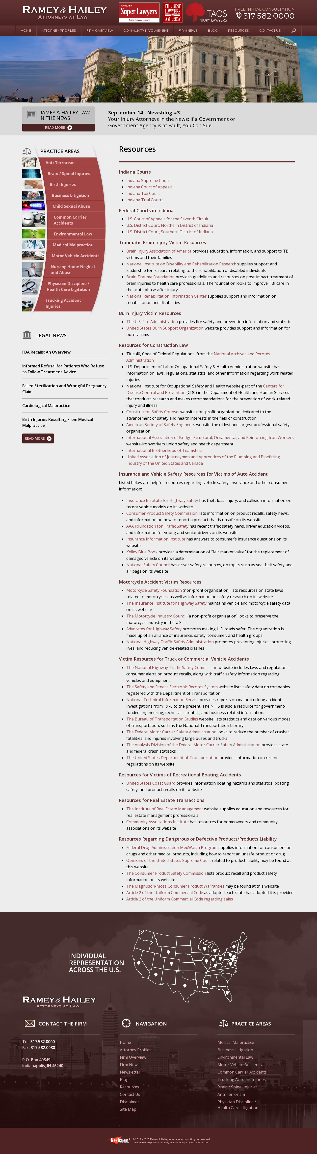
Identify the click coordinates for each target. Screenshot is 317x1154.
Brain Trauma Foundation (150, 277)
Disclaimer (129, 1101)
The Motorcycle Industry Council (156, 616)
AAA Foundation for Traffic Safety (157, 526)
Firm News (188, 30)
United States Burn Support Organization (165, 328)
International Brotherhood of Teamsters (164, 450)
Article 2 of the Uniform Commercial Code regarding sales (179, 899)
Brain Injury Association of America (158, 251)
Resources (238, 30)
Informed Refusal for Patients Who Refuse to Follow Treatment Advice (63, 369)
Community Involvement (145, 30)
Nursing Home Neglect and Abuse (65, 269)
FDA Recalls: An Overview (46, 352)
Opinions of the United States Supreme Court (168, 860)
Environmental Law (65, 233)
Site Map (128, 1109)
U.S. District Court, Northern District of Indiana (169, 225)
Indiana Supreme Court (148, 180)
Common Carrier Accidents (242, 1072)
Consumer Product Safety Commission (162, 513)
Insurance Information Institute (155, 539)
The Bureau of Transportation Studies (162, 719)
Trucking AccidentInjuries (65, 304)
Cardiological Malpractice (46, 405)
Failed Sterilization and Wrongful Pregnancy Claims (64, 388)
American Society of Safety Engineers (160, 424)
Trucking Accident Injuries (241, 1079)
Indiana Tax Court (143, 193)
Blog (213, 30)
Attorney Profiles (59, 30)
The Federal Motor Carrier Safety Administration (171, 732)
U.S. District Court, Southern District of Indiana (169, 231)
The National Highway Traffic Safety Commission (171, 667)
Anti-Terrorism (65, 162)
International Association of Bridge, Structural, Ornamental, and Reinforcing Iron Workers (210, 437)
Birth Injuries (65, 184)
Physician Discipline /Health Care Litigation (237, 1104)
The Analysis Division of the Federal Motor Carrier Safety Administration (193, 744)
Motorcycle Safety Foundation (154, 590)
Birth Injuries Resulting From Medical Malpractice (57, 422)
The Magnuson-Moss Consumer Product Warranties (175, 886)
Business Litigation (65, 195)
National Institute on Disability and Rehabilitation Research (181, 264)
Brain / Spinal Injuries (65, 173)
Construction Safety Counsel (152, 411)
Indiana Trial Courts (144, 200)
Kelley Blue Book (142, 552)
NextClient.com (199, 1142)
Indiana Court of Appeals (149, 187)
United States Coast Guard (150, 783)
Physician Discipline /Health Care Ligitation (65, 287)
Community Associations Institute (157, 821)
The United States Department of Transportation (172, 757)
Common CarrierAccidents (65, 219)
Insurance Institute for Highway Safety (162, 500)
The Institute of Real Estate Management (164, 809)
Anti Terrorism (231, 1094)
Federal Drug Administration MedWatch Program (171, 847)
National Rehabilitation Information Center (166, 296)
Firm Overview (99, 30)
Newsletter (130, 1072)
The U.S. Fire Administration (152, 321)
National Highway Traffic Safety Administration (170, 641)
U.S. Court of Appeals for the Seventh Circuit (167, 219)
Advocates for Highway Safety (154, 629)
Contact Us (270, 30)
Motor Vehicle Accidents (65, 255)
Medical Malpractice (65, 244)
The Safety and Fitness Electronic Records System (172, 687)
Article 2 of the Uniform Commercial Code (164, 892)
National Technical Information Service (162, 699)
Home (26, 30)
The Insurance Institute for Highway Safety (166, 603)
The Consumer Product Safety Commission (166, 873)
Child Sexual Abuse (65, 206)
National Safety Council (148, 564)
